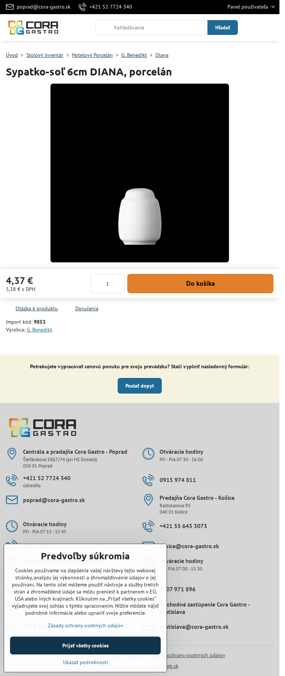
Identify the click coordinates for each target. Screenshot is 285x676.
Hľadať (222, 27)
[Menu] (270, 27)
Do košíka (200, 283)
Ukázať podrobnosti (85, 662)
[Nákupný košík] (253, 27)
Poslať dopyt (139, 385)
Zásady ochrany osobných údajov (187, 655)
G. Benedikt (39, 329)
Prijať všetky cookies (85, 645)
